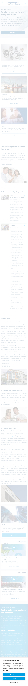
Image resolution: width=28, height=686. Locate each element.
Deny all (14, 679)
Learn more (5, 671)
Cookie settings (14, 683)
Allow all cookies (14, 675)
